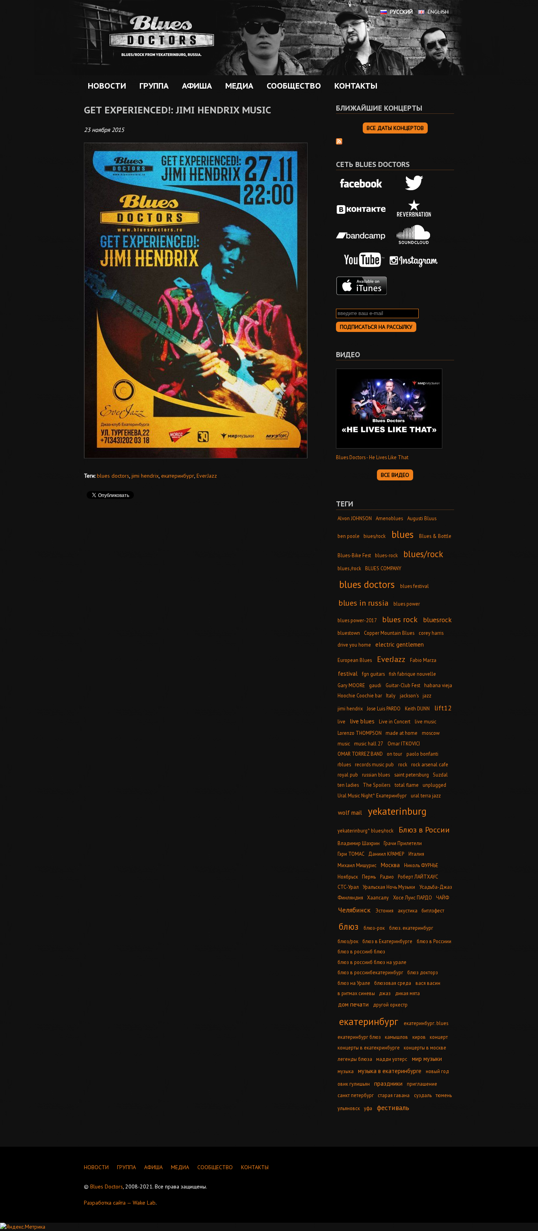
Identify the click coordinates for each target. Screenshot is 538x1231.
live (341, 721)
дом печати (353, 1004)
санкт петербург (356, 1095)
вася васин (428, 983)
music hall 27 (368, 743)
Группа (152, 86)
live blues (362, 721)
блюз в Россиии (434, 941)
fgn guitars (373, 674)
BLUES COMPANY (383, 568)
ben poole (349, 536)
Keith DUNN (417, 708)
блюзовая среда (392, 983)
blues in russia (363, 602)
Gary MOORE (351, 685)
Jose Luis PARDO (384, 708)
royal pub (348, 774)
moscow (431, 733)
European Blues (355, 660)
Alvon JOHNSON (355, 518)
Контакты (355, 86)
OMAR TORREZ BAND (360, 754)
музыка (346, 1071)
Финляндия (350, 897)
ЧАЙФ (442, 897)
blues (402, 534)
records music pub (374, 764)
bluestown (349, 633)
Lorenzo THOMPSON (360, 733)
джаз (385, 993)
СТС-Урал (348, 887)
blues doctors (113, 475)
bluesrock (437, 619)
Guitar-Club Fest (403, 685)
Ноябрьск (348, 876)
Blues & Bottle (435, 536)
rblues (344, 764)
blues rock (399, 619)
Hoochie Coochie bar (360, 695)
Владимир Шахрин (359, 843)
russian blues (376, 774)
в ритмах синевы (356, 993)
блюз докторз (422, 972)
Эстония (384, 910)
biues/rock (375, 536)
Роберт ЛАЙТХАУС (418, 876)
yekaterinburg (397, 811)
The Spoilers (376, 785)
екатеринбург (177, 475)
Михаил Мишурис (357, 865)
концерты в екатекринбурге (369, 1047)
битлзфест (432, 910)
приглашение (422, 1084)
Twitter (414, 184)
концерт (439, 1037)
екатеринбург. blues (426, 1023)
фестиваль (393, 1107)
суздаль (423, 1095)
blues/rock (423, 554)
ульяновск (349, 1108)
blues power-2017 (357, 620)
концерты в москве (425, 1047)
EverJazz (207, 475)
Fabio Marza (423, 660)
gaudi (375, 685)
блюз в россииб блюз (361, 951)
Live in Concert (394, 721)
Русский (401, 11)
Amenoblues (389, 518)
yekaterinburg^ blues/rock (365, 830)
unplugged (434, 785)
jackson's (409, 695)
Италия (416, 854)
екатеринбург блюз (359, 1037)
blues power (406, 604)
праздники (388, 1083)
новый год (437, 1071)
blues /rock (349, 568)
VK (361, 209)
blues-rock (386, 555)
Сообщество (292, 86)
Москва (390, 865)
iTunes (361, 286)
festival (348, 673)
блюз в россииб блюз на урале (372, 962)
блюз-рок (374, 928)
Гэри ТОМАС (351, 854)
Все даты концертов (395, 128)
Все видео (395, 474)
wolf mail (350, 812)
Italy (390, 695)
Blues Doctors (106, 1186)
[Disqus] (198, 616)
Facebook (361, 184)
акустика (407, 910)
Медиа (237, 86)
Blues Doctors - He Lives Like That (372, 457)
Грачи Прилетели (403, 843)
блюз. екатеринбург (411, 928)
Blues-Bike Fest (354, 555)
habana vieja (438, 685)
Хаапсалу (378, 897)
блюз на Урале (354, 983)
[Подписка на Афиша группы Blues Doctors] (339, 140)
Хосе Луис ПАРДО (412, 897)
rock (402, 764)
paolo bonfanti (422, 754)
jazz (427, 695)
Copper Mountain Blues (389, 633)
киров (419, 1037)
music (344, 743)
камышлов (396, 1037)
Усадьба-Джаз (435, 887)
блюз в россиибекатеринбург (370, 972)
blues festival (414, 586)
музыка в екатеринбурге (389, 1071)
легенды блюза (355, 1059)
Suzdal (440, 774)
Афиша (195, 86)
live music (425, 721)
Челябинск (354, 909)
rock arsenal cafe (429, 764)
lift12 (443, 707)
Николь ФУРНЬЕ (421, 865)
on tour (394, 754)
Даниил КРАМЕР (386, 854)
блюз (348, 926)
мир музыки (427, 1058)
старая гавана (394, 1095)
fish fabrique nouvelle (412, 674)
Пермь (369, 876)
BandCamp (361, 234)
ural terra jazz (426, 795)
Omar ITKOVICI (404, 743)
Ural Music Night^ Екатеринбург (372, 795)
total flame (407, 785)
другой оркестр (390, 1004)
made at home (401, 733)
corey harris (431, 633)
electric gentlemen (399, 644)
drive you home (354, 644)
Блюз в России (424, 829)
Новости (107, 86)
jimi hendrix (145, 475)
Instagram (414, 260)
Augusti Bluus (421, 518)
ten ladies (348, 785)
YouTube (361, 260)
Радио (387, 876)
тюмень (444, 1095)
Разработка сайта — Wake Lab (120, 1202)
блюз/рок (348, 941)
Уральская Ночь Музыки (389, 887)
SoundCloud (414, 234)
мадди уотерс (391, 1059)
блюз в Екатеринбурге (387, 941)
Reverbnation (414, 209)
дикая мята (407, 993)
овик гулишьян (354, 1084)
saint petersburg (411, 774)
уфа (368, 1108)
